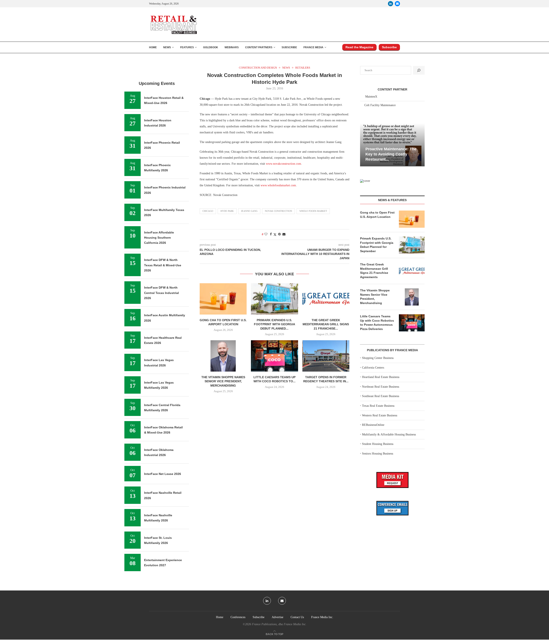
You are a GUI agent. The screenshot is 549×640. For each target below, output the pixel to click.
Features (187, 47)
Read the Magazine (359, 47)
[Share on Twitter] (274, 234)
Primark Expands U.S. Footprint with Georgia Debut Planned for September (376, 245)
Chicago (207, 211)
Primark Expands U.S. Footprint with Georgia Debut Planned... (274, 324)
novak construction (278, 211)
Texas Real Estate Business (378, 405)
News (167, 47)
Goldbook (210, 47)
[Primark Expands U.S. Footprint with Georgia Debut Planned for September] (274, 299)
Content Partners (258, 47)
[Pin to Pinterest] (279, 234)
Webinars (232, 47)
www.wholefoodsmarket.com (278, 185)
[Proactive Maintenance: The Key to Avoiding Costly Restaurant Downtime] (392, 144)
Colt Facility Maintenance (380, 105)
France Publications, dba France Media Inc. (279, 624)
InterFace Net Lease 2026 (162, 474)
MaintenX (371, 96)
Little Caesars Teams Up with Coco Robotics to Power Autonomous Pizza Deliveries (377, 323)
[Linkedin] (390, 3)
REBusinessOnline (373, 424)
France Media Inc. (322, 617)
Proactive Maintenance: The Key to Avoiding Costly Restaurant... (390, 154)
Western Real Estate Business (379, 415)
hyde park (227, 211)
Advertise (277, 617)
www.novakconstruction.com (283, 163)
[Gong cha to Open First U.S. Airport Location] (223, 299)
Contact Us (297, 617)
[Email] (397, 3)
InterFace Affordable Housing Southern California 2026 (159, 238)
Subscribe (289, 47)
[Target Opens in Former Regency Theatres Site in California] (325, 356)
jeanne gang (249, 211)
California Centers (373, 367)
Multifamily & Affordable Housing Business (389, 434)
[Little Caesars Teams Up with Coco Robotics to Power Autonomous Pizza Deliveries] (274, 356)
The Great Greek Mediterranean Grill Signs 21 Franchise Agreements (374, 271)
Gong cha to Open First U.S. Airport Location (377, 214)
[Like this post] (265, 234)
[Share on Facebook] (271, 234)
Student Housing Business (377, 444)
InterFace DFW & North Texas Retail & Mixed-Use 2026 (162, 265)
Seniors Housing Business (377, 453)
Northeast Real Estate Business (380, 386)
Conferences (238, 617)
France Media (313, 47)
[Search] (419, 70)
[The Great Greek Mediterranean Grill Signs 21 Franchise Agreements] (325, 299)
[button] (364, 144)
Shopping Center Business (378, 358)
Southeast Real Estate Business (380, 396)
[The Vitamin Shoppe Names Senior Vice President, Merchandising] (223, 356)
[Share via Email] (283, 234)
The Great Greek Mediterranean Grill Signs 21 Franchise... (326, 324)
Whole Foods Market (313, 211)
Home (153, 47)
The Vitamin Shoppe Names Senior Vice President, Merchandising (223, 381)
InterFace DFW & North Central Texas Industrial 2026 (161, 293)
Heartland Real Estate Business (380, 377)
